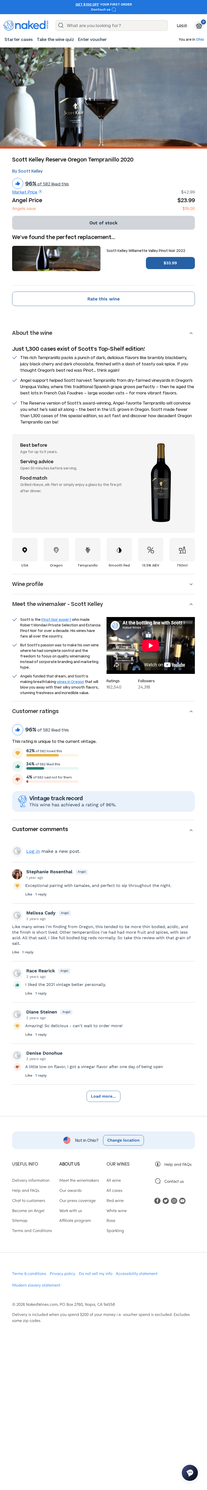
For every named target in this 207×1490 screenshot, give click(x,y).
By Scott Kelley (27, 171)
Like (28, 894)
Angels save (24, 208)
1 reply (41, 894)
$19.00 (189, 208)
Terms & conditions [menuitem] (29, 1273)
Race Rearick (40, 970)
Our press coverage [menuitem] (77, 1200)
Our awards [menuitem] (70, 1190)
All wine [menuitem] (114, 1180)
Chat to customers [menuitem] (28, 1200)
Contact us (101, 10)
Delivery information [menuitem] (30, 1180)
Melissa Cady (41, 912)
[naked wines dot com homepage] (25, 25)
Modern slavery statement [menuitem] (36, 1285)
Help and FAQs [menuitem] (25, 1190)
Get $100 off (87, 5)
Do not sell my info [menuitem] (95, 1273)
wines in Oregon (70, 682)
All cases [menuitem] (114, 1190)
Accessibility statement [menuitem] (137, 1273)
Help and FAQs (178, 1164)
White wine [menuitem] (117, 1210)
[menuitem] (19, 39)
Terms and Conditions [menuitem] (32, 1230)
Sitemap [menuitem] (20, 1220)
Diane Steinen (41, 1011)
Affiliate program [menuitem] (75, 1220)
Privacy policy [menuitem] (62, 1273)
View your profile (17, 851)
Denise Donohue (44, 1053)
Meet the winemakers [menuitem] (79, 1180)
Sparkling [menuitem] (115, 1230)
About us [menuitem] (69, 1164)
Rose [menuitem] (111, 1220)
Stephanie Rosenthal (49, 871)
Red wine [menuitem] (115, 1200)
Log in (182, 25)
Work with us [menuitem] (70, 1210)
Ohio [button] (200, 40)
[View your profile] (17, 874)
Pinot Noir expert (56, 620)
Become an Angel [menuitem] (28, 1210)
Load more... (103, 1096)
